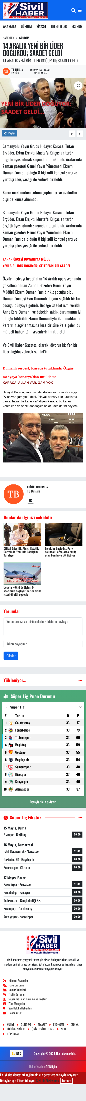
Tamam (66, 1080)
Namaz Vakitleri (17, 989)
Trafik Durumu (17, 994)
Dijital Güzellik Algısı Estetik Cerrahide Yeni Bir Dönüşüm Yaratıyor (21, 552)
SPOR (64, 1029)
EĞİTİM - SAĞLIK (16, 1029)
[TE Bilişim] (14, 493)
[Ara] (73, 10)
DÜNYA (74, 1024)
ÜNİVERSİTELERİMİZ (43, 1029)
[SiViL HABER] (25, 10)
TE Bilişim (33, 491)
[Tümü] (80, 680)
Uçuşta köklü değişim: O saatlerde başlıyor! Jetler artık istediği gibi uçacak (22, 590)
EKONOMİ (77, 26)
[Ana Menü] (80, 10)
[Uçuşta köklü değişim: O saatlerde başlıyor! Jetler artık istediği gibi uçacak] (22, 573)
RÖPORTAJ (13, 1033)
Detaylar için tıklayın (43, 801)
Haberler (8, 37)
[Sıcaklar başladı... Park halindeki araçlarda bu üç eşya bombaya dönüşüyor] (64, 534)
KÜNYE (10, 1024)
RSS (18, 1053)
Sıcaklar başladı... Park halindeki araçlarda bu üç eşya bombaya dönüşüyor (60, 552)
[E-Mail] (30, 500)
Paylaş (11, 133)
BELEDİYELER (59, 26)
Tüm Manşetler (17, 1003)
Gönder (10, 655)
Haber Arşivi (15, 1012)
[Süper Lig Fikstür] (80, 817)
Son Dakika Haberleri (20, 1008)
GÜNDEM (26, 26)
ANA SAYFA (9, 26)
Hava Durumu (16, 985)
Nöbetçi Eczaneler (18, 980)
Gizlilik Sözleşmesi (47, 1080)
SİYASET (41, 26)
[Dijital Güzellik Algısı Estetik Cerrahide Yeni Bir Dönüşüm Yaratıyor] (22, 534)
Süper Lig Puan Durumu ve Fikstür (28, 999)
